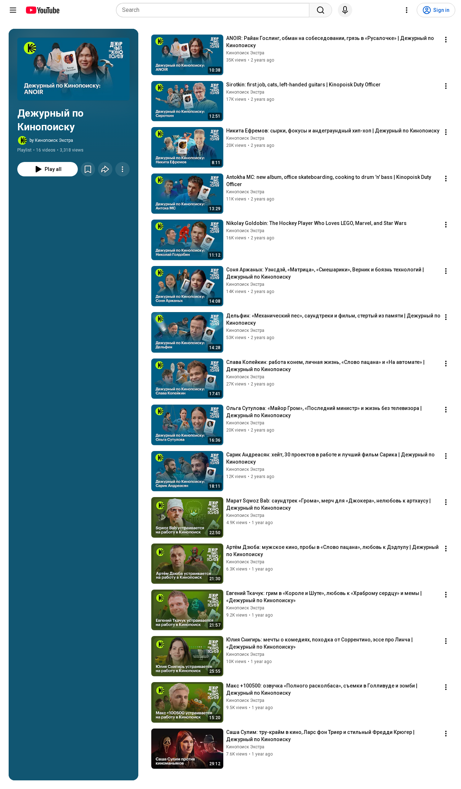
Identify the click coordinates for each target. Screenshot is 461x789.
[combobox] (215, 10)
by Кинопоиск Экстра (51, 140)
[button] (73, 69)
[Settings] (406, 10)
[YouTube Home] (42, 10)
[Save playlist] (88, 169)
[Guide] (13, 10)
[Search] (320, 10)
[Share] (105, 169)
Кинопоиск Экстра (245, 52)
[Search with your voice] (345, 10)
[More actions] (122, 169)
